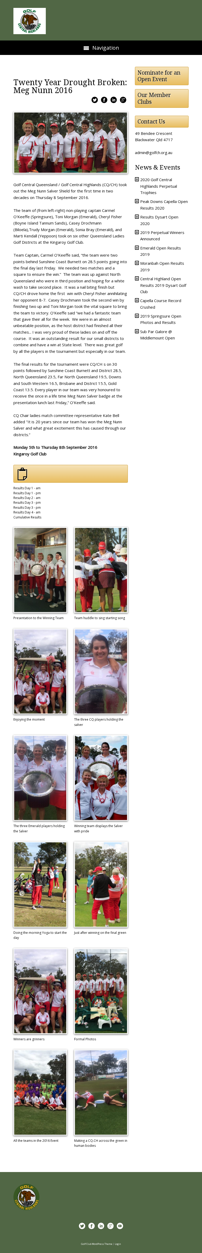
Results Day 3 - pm (27, 502)
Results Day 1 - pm (27, 493)
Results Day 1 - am (27, 488)
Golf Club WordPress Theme (96, 1244)
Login (118, 1244)
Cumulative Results (27, 517)
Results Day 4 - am (27, 512)
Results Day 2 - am (27, 498)
